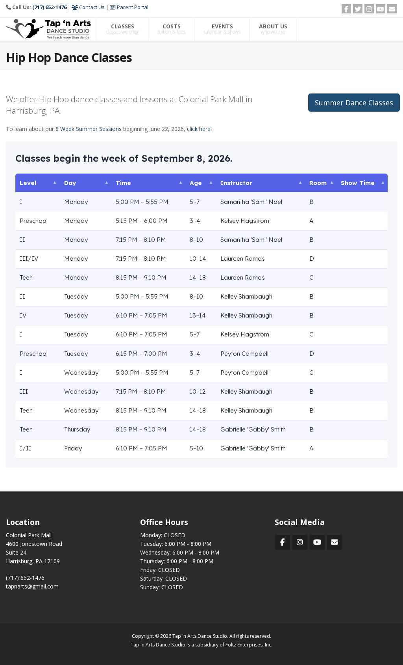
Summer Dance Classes (354, 102)
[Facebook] (346, 8)
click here (199, 129)
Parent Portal (132, 7)
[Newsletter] (392, 8)
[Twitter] (357, 8)
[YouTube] (380, 8)
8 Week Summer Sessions (88, 129)
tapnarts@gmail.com (32, 586)
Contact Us (91, 7)
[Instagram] (369, 8)
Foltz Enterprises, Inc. (249, 644)
